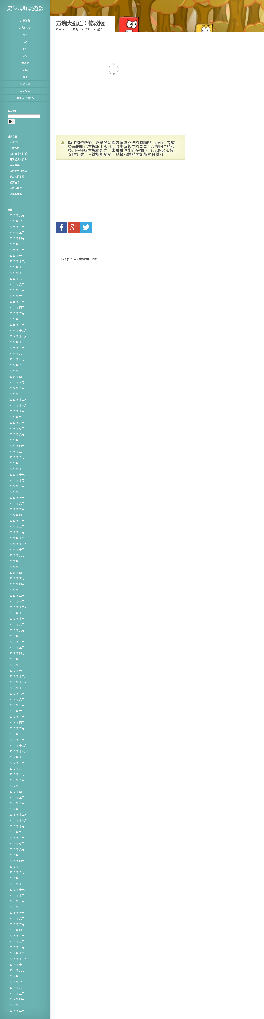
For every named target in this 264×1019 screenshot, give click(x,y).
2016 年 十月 (17, 826)
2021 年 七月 (17, 561)
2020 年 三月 (17, 590)
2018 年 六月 (17, 711)
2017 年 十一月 (18, 751)
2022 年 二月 (17, 526)
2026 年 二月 (17, 249)
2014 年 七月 (17, 982)
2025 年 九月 (17, 278)
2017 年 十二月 (18, 745)
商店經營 (25, 91)
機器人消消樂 (17, 176)
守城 (25, 70)
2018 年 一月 (17, 739)
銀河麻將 (15, 182)
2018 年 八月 (17, 699)
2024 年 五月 (17, 371)
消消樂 (25, 62)
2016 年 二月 (17, 872)
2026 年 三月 (17, 244)
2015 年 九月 (17, 901)
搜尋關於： (14, 111)
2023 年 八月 (17, 422)
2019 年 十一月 (18, 613)
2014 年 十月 (17, 964)
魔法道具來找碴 (18, 159)
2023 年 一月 (17, 463)
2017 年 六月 (17, 780)
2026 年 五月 (17, 232)
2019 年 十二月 (18, 607)
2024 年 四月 (17, 376)
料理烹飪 (25, 84)
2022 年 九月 (17, 486)
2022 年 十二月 (18, 469)
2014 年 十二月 (18, 953)
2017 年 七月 (17, 774)
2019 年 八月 (17, 630)
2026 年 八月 (17, 215)
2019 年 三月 (17, 659)
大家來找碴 (25, 27)
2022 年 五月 (17, 509)
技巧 (25, 41)
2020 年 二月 (17, 595)
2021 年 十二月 (18, 538)
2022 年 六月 (17, 503)
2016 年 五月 (17, 855)
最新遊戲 (25, 20)
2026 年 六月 (17, 226)
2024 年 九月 (17, 347)
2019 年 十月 (17, 618)
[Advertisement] (90, 191)
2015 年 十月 (17, 895)
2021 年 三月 (17, 578)
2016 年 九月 (17, 832)
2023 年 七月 (17, 428)
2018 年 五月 (17, 716)
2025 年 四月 (17, 307)
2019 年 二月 (17, 664)
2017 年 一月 (17, 809)
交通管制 (15, 142)
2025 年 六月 (17, 296)
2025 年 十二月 (18, 261)
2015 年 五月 (17, 924)
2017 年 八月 (17, 768)
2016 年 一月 (17, 878)
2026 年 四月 (17, 238)
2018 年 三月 (17, 728)
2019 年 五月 (17, 647)
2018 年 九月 (17, 693)
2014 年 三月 (17, 1005)
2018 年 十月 (17, 688)
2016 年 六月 (17, 849)
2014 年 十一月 (18, 958)
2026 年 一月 (17, 255)
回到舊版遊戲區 (25, 98)
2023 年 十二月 (18, 399)
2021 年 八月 (17, 555)
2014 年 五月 (17, 993)
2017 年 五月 (17, 786)
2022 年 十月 (17, 480)
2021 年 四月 (17, 572)
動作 (25, 48)
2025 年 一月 (17, 324)
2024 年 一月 (17, 394)
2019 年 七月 (17, 636)
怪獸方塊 (15, 148)
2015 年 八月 (17, 907)
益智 (25, 34)
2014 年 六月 (17, 987)
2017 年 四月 (17, 791)
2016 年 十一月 (18, 820)
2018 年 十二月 (18, 676)
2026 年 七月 (17, 221)
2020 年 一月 (17, 601)
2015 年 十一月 (18, 889)
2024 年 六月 (17, 365)
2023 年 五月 (17, 440)
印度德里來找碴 (18, 171)
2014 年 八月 (17, 976)
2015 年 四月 (17, 930)
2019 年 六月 (17, 641)
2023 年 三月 (17, 451)
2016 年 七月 (17, 843)
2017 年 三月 (17, 797)
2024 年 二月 (17, 388)
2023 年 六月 (17, 434)
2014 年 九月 (17, 970)
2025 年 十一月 (18, 267)
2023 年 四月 (17, 445)
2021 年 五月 (17, 566)
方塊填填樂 (16, 188)
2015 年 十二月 (18, 884)
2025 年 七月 (17, 290)
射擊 (25, 55)
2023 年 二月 (17, 457)
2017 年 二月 (17, 803)
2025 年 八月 (17, 284)
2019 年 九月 (17, 624)
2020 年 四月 (17, 584)
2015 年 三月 (17, 935)
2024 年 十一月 (18, 336)
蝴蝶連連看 (16, 194)
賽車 (25, 77)
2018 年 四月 (17, 722)
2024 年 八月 (17, 353)
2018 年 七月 (17, 705)
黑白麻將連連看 (18, 153)
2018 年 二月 (17, 734)
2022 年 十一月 (18, 474)
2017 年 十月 (17, 757)
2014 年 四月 (17, 999)
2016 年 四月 (17, 860)
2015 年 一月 (17, 947)
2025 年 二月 (17, 319)
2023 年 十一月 (18, 405)
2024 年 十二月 (18, 330)
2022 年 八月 (17, 492)
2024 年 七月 (17, 359)
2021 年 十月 (17, 549)
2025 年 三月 (17, 313)
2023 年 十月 (17, 411)
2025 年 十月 (17, 273)
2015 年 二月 (17, 941)
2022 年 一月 (17, 532)
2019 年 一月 (17, 670)
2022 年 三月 (17, 520)
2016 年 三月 (17, 866)
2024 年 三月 (17, 382)
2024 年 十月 (17, 342)
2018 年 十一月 (18, 682)
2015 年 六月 (17, 918)
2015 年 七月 (17, 912)
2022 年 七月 (17, 497)
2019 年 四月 (17, 653)
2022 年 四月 (17, 515)
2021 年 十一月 (18, 543)
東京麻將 (15, 165)
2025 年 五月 (17, 301)
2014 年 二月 (17, 1010)
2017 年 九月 (17, 762)
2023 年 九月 (17, 417)
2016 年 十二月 (18, 814)
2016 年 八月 (17, 837)
